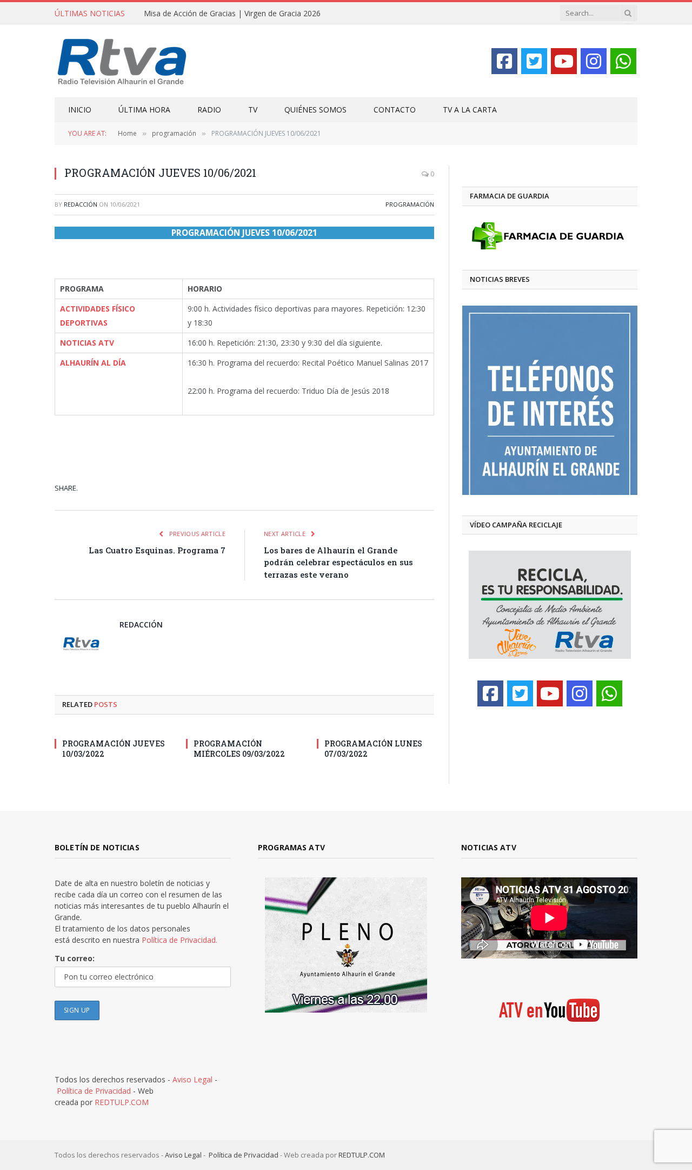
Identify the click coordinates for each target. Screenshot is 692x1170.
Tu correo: (75, 958)
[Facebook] (504, 61)
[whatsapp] (623, 61)
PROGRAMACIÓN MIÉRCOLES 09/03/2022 (239, 748)
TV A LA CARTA (470, 109)
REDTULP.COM (122, 1102)
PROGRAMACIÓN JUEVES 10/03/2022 (113, 748)
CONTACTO (395, 109)
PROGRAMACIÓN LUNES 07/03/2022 (373, 748)
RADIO (209, 109)
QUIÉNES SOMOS (315, 109)
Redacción (80, 204)
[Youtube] (564, 61)
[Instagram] (594, 61)
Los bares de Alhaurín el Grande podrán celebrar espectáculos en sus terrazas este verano (338, 562)
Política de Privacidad (94, 1091)
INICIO (79, 109)
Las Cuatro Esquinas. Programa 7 (157, 550)
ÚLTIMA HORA (144, 109)
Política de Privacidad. (179, 940)
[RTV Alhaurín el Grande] (122, 61)
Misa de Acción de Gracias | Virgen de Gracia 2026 (232, 13)
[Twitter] (534, 61)
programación (409, 204)
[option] (549, 400)
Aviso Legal (192, 1079)
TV (252, 109)
